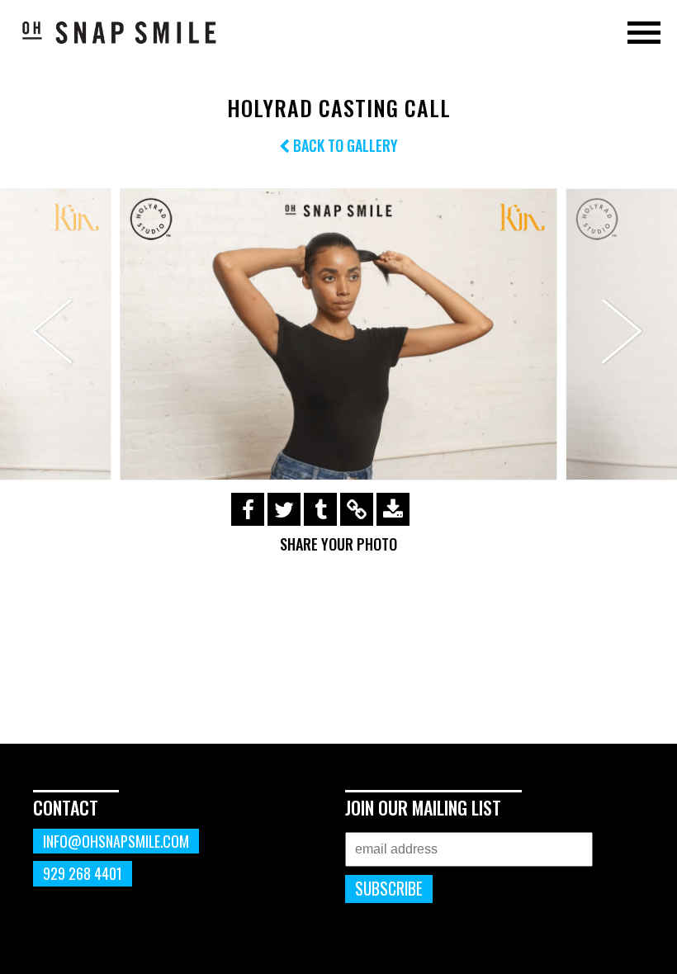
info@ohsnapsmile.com (116, 841)
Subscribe (389, 889)
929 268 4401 (82, 873)
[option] (338, 334)
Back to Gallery (344, 145)
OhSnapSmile (120, 32)
